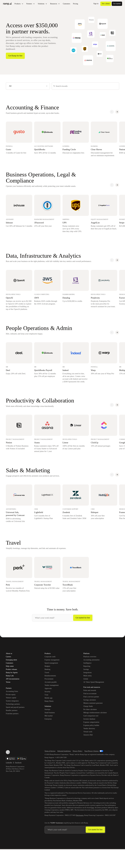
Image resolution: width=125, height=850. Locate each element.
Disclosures (79, 815)
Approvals (48, 688)
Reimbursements (50, 676)
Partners (29, 4)
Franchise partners (12, 714)
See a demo (106, 4)
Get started (117, 4)
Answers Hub (88, 735)
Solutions (41, 4)
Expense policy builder (91, 725)
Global (85, 679)
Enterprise (48, 719)
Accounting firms (12, 691)
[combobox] (28, 86)
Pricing (75, 4)
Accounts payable (51, 682)
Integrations (87, 672)
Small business (50, 713)
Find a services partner (91, 697)
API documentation (12, 679)
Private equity (11, 694)
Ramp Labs (10, 675)
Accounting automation (91, 660)
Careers (8, 656)
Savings (86, 669)
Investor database (89, 719)
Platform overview (89, 657)
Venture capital (11, 698)
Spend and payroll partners (15, 707)
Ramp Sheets (49, 701)
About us (9, 653)
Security (47, 692)
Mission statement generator (93, 703)
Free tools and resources (91, 687)
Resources (53, 4)
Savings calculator (89, 700)
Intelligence (87, 663)
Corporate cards (50, 657)
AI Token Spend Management (93, 682)
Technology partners (13, 704)
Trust (46, 695)
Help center (10, 666)
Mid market (49, 716)
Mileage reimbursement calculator (95, 713)
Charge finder (88, 706)
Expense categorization (91, 722)
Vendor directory (89, 728)
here (92, 807)
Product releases (11, 669)
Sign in (95, 4)
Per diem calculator (90, 709)
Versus (8, 682)
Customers (66, 4)
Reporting (86, 666)
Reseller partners (11, 710)
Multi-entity (87, 676)
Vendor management (52, 685)
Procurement (49, 679)
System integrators (12, 701)
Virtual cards (87, 732)
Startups (47, 709)
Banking (47, 669)
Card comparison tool (90, 716)
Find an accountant (89, 693)
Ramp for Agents (12, 672)
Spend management (51, 663)
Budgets (47, 666)
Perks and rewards (89, 690)
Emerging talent (11, 660)
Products (18, 4)
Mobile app (48, 698)
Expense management (52, 660)
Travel (47, 672)
